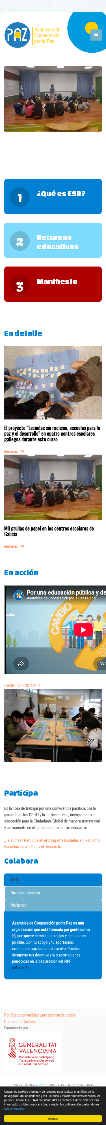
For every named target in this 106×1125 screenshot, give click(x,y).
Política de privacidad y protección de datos (39, 1015)
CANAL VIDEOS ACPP (22, 685)
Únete (14, 879)
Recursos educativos (58, 242)
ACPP (39, 1085)
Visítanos (18, 905)
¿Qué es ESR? (61, 193)
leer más (12, 451)
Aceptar (53, 1118)
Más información (14, 1109)
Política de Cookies (20, 1021)
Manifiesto (57, 281)
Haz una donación (25, 892)
